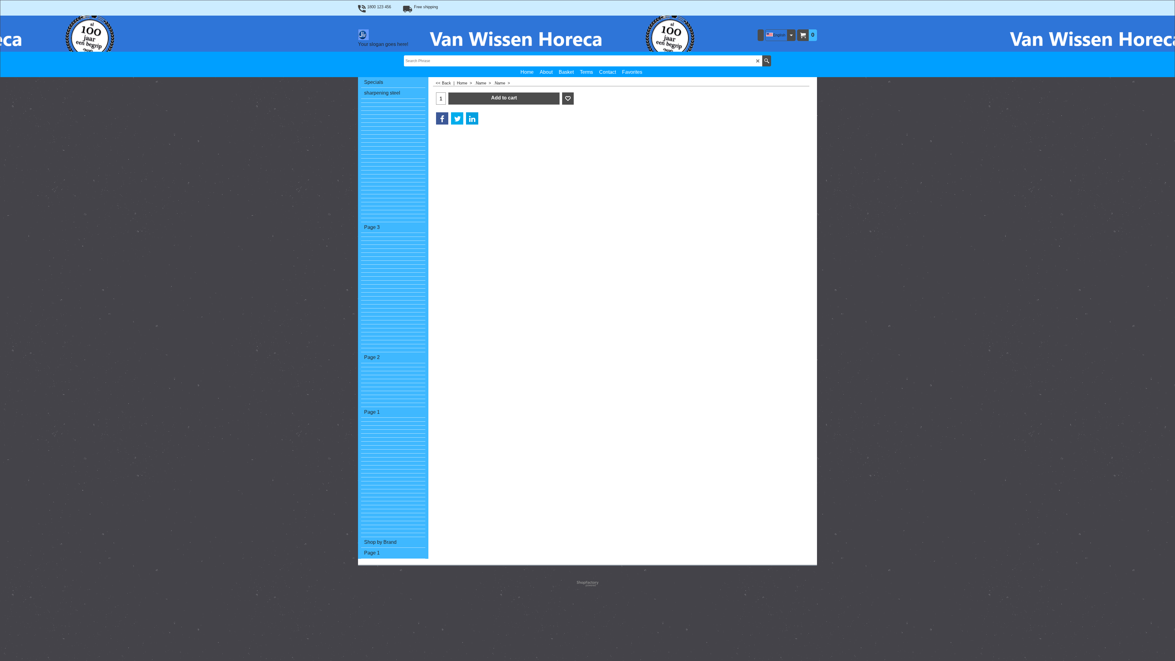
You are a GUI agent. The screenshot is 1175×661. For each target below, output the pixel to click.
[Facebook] (442, 118)
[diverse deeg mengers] (393, 180)
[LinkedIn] (472, 118)
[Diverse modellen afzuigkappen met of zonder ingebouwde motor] (393, 113)
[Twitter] (457, 118)
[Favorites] (568, 98)
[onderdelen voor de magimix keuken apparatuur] (393, 330)
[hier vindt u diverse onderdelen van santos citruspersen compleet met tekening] (393, 172)
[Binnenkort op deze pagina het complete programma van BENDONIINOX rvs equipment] (393, 137)
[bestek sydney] (393, 145)
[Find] (766, 60)
